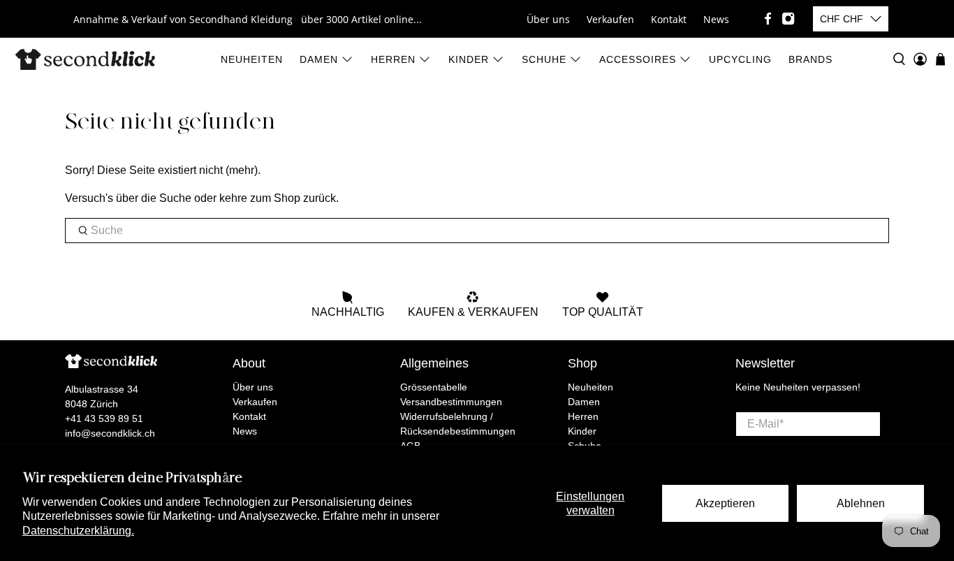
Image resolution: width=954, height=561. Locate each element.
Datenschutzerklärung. (78, 531)
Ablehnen (861, 503)
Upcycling (740, 59)
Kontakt (669, 19)
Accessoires (637, 59)
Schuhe (544, 59)
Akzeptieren (725, 503)
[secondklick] (85, 59)
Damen (319, 59)
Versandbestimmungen (451, 401)
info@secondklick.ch (110, 433)
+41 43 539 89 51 (104, 418)
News (716, 19)
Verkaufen (610, 19)
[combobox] (477, 230)
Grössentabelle (433, 387)
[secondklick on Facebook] (768, 18)
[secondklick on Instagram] (788, 18)
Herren (393, 59)
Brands (810, 59)
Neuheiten (252, 59)
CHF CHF (841, 18)
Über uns (548, 19)
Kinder (468, 59)
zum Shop (275, 198)
